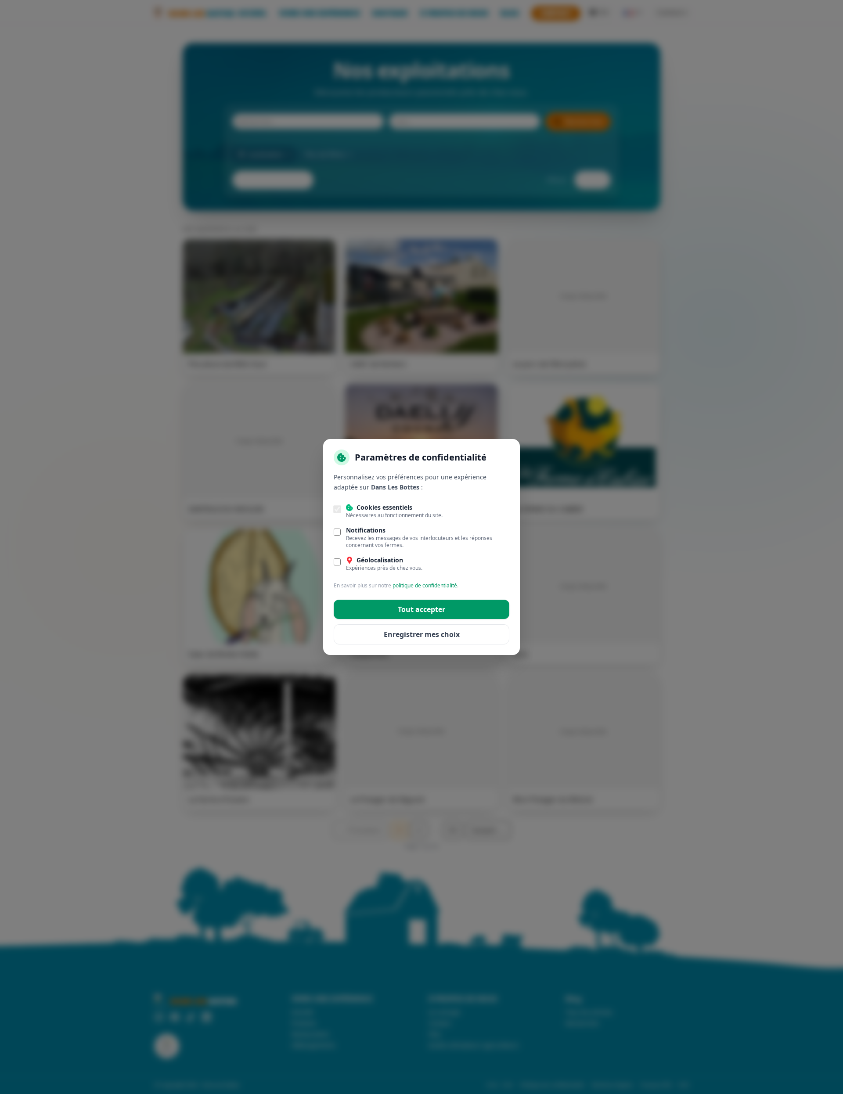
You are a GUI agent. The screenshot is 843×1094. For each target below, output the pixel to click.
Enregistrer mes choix (422, 634)
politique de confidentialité (425, 585)
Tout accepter (421, 609)
